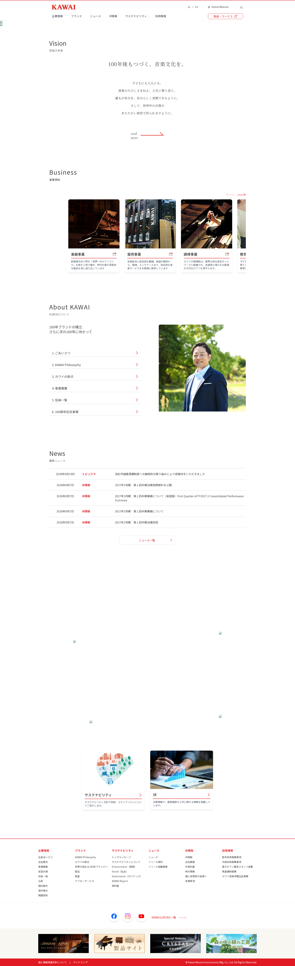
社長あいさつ (45, 857)
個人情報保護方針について (52, 962)
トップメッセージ (121, 857)
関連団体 (43, 895)
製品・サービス (223, 16)
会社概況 (43, 862)
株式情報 (190, 871)
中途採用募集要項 (231, 862)
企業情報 (57, 16)
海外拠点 (43, 890)
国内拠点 (43, 885)
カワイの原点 (82, 862)
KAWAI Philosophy (85, 857)
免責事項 (190, 881)
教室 (77, 876)
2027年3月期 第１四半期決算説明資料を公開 (143, 485)
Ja (189, 7)
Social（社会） (120, 871)
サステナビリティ (136, 16)
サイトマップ (80, 962)
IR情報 (113, 16)
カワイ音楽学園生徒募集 (235, 876)
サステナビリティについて (126, 862)
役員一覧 (43, 876)
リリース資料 (156, 862)
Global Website (220, 7)
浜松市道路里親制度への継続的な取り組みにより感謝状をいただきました (160, 474)
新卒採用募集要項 (231, 857)
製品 (77, 871)
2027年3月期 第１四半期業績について (139, 511)
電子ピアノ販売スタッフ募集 (237, 866)
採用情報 (160, 16)
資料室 (115, 885)
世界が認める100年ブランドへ (91, 866)
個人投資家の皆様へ (196, 876)
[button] (241, 195)
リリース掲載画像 (158, 866)
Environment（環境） (124, 866)
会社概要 (190, 862)
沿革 (40, 881)
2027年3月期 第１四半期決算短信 (136, 522)
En (196, 7)
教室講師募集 (229, 871)
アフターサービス (84, 881)
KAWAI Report (120, 881)
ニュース (95, 16)
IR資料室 (190, 866)
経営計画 (43, 871)
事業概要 (43, 866)
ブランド (76, 16)
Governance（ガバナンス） (127, 876)
